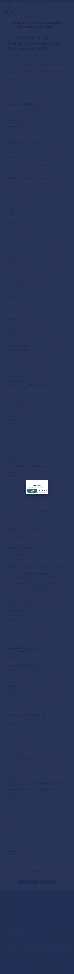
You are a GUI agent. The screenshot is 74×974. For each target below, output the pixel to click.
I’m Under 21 (42, 490)
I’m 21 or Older (32, 491)
